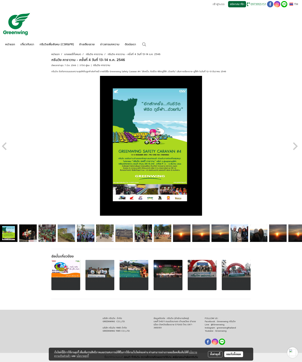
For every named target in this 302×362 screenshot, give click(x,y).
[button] (144, 44)
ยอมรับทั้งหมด (233, 354)
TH (295, 4)
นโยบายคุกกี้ (83, 355)
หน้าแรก (10, 44)
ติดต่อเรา (130, 44)
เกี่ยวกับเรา (27, 44)
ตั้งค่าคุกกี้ (215, 354)
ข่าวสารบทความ (109, 44)
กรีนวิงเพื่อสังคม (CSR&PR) (56, 44)
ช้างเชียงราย (87, 44)
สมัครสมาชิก (237, 4)
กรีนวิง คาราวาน (101, 65)
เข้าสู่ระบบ (219, 4)
